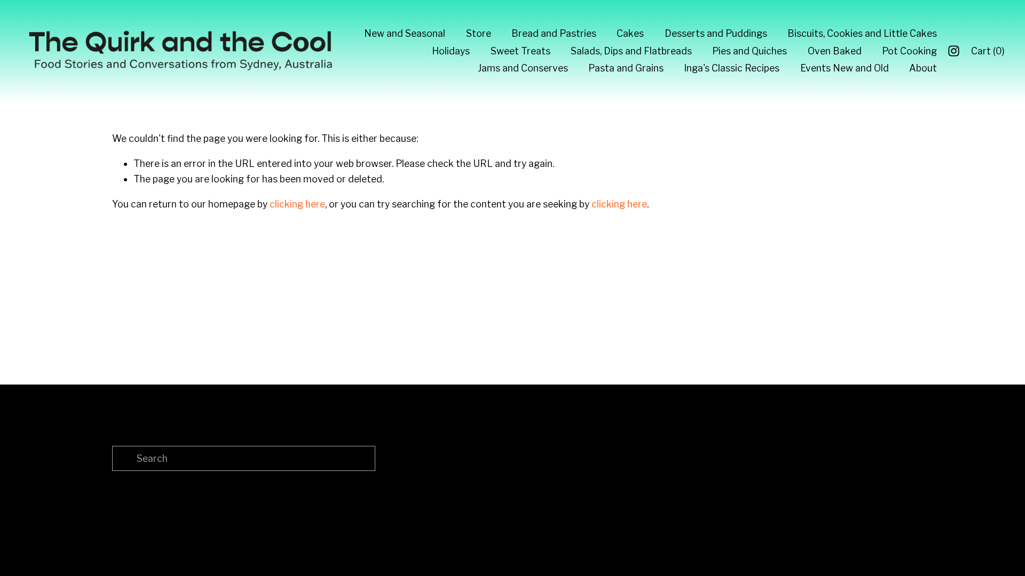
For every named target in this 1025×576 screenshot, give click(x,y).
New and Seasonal (404, 33)
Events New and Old (844, 68)
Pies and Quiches (749, 51)
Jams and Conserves (523, 68)
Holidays (451, 51)
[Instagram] (953, 51)
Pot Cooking (909, 51)
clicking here (297, 204)
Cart (988, 51)
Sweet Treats (520, 51)
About (923, 68)
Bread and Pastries (553, 33)
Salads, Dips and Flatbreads (631, 51)
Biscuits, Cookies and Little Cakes (862, 33)
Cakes (630, 33)
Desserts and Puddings (716, 33)
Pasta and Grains (626, 68)
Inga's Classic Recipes (731, 68)
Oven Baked (835, 51)
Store (478, 33)
